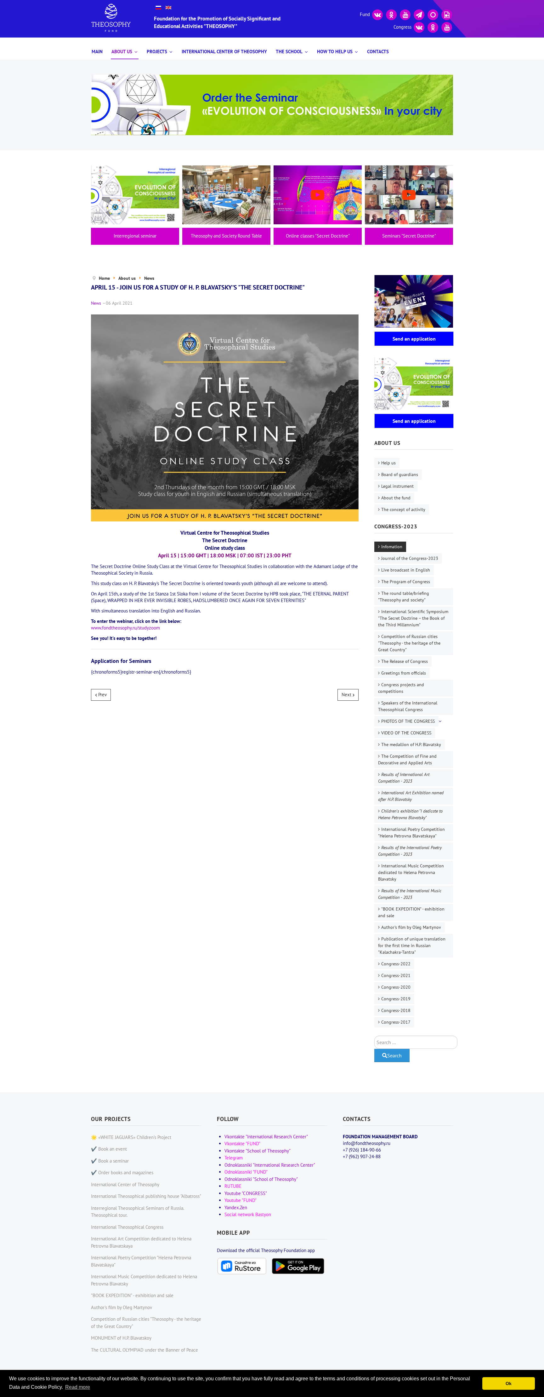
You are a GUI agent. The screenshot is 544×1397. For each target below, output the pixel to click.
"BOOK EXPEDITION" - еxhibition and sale (411, 912)
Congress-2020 (396, 987)
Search (394, 1055)
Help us (388, 463)
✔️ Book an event (109, 1149)
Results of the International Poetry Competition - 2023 (410, 851)
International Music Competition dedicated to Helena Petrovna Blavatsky (411, 872)
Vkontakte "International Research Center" (266, 1137)
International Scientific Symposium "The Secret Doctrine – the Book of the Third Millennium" (413, 618)
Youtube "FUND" (240, 1200)
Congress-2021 (396, 975)
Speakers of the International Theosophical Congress (407, 706)
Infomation (391, 546)
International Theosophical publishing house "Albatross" (146, 1196)
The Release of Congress (404, 661)
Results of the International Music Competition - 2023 (409, 894)
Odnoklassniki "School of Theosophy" (261, 1179)
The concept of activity (403, 509)
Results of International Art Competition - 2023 (403, 778)
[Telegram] (419, 14)
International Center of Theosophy (224, 52)
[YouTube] (405, 14)
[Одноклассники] (391, 14)
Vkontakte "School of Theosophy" (257, 1151)
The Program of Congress (405, 581)
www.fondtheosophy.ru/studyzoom (125, 628)
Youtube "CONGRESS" (245, 1193)
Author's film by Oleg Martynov (411, 927)
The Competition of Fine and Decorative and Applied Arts (407, 759)
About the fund (396, 498)
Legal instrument (397, 486)
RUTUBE (232, 1186)
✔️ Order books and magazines (122, 1173)
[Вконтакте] (377, 14)
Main (97, 52)
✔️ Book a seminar (110, 1161)
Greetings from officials (403, 673)
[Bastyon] (433, 14)
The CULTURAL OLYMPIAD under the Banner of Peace (144, 1350)
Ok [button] (509, 1383)
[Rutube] (446, 14)
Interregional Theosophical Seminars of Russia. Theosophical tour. (137, 1211)
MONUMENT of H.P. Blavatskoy (121, 1338)
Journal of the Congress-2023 (409, 558)
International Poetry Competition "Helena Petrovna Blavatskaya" (411, 832)
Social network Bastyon (247, 1214)
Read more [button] (77, 1387)
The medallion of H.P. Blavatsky (411, 744)
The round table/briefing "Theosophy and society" (403, 596)
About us (121, 52)
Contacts (378, 52)
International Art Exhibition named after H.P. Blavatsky (411, 796)
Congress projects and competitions (401, 688)
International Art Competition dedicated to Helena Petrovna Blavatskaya (141, 1242)
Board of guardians (399, 474)
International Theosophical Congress (127, 1227)
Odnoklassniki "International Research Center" (269, 1165)
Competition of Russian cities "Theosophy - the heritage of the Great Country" (409, 643)
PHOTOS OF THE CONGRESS (408, 721)
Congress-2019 (396, 999)
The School (289, 52)
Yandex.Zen (235, 1207)
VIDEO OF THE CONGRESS (406, 733)
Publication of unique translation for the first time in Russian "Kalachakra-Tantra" (411, 945)
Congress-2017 (396, 1022)
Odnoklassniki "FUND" (246, 1172)
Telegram (233, 1158)
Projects (157, 52)
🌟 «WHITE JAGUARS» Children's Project (131, 1137)
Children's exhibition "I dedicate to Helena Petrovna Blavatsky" (410, 814)
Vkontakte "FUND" (242, 1144)
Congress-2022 (396, 964)
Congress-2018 (396, 1010)
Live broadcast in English (405, 570)
